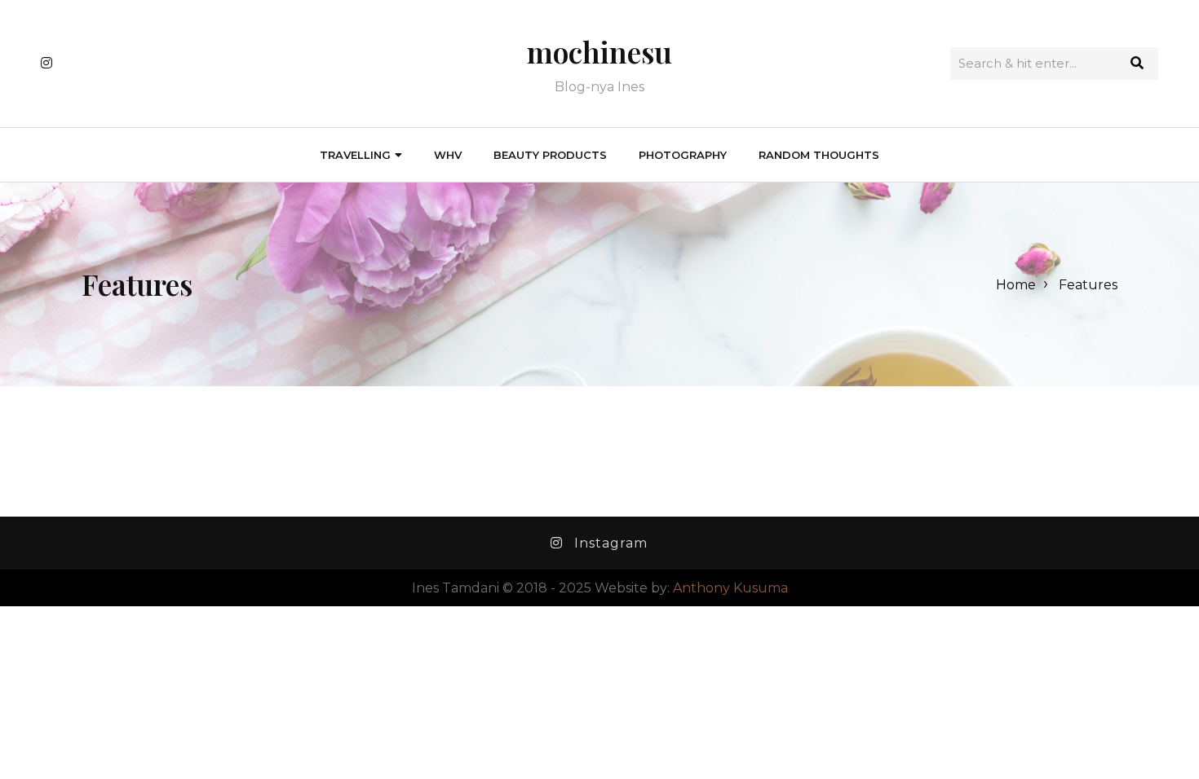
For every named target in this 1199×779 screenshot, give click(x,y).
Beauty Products (550, 154)
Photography (683, 154)
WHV (448, 154)
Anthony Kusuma (730, 588)
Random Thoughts (819, 154)
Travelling (355, 154)
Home (1016, 285)
